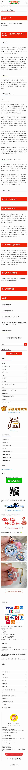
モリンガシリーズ (6, 366)
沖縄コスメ (4, 381)
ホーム (3, 363)
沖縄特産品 (4, 378)
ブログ (5, 448)
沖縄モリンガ (7, 457)
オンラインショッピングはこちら (14, 754)
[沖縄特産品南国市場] (14, 2)
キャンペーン (7, 445)
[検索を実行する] (25, 344)
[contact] (19, 338)
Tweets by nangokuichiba (6, 469)
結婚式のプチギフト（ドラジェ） (9, 390)
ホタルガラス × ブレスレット (8, 384)
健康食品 (4, 375)
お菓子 (3, 387)
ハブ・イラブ (5, 372)
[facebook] (7, 338)
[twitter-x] (9, 338)
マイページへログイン (7, 402)
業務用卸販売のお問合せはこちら (14, 412)
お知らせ (6, 439)
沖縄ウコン (4, 369)
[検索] (21, 338)
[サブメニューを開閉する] (25, 366)
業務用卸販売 (5, 393)
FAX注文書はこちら (14, 430)
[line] (16, 338)
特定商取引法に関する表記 (8, 396)
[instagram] (12, 338)
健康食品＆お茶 (7, 451)
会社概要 (4, 399)
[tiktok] (14, 338)
